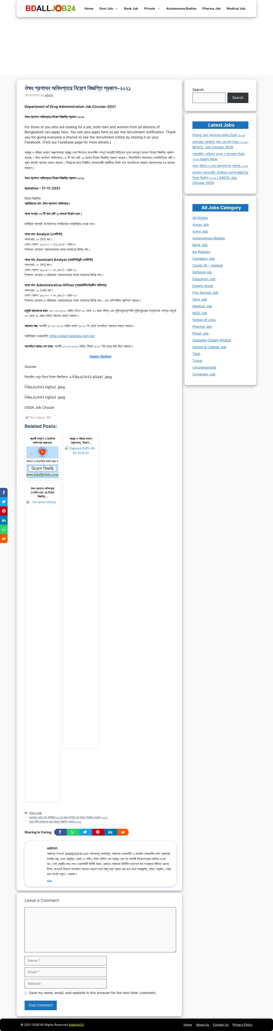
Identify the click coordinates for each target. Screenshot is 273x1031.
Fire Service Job (205, 293)
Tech (196, 354)
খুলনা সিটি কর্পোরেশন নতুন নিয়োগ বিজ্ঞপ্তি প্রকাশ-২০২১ (55, 821)
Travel (197, 361)
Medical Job (236, 8)
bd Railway (201, 252)
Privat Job (200, 333)
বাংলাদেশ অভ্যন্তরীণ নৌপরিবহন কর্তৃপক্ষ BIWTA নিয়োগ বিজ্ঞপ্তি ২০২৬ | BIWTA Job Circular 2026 (220, 178)
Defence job (202, 272)
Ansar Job (200, 225)
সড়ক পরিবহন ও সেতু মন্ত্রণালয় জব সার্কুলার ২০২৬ (220, 166)
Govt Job (106, 8)
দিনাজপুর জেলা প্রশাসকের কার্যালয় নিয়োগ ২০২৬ (218, 135)
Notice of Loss (204, 320)
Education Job (203, 279)
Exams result (202, 286)
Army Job (200, 231)
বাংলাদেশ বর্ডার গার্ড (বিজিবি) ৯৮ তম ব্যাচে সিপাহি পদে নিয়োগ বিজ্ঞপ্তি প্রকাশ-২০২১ (68, 817)
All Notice (200, 218)
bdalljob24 (76, 1025)
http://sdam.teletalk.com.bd (72, 336)
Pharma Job (211, 8)
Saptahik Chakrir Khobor (211, 340)
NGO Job (199, 313)
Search (198, 90)
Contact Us (221, 1025)
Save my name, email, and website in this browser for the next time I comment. (92, 993)
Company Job (203, 259)
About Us (202, 1025)
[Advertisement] (136, 47)
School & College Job (209, 347)
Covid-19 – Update (207, 265)
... (49, 878)
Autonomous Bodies (181, 8)
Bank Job (131, 8)
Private (149, 8)
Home (89, 8)
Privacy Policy (242, 1025)
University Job (203, 374)
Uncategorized (204, 367)
